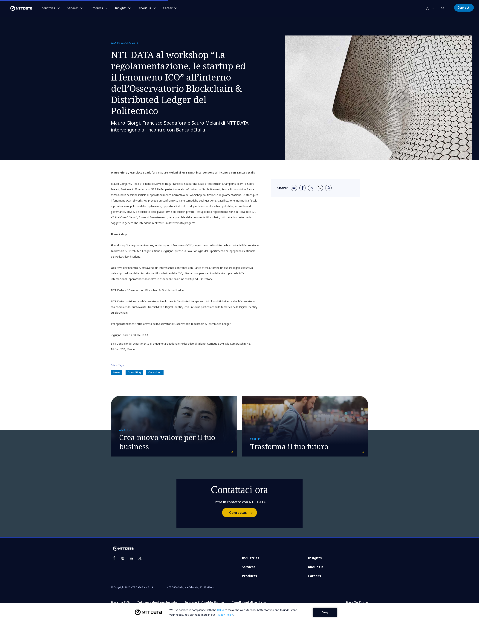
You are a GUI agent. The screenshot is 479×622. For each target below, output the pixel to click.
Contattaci (238, 512)
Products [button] (97, 8)
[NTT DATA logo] (17, 8)
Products (249, 576)
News (116, 372)
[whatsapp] (328, 188)
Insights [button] (120, 8)
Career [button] (168, 8)
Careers (314, 576)
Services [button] (73, 8)
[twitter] (320, 188)
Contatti (463, 7)
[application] (239, 612)
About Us (316, 567)
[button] (443, 7)
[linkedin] (311, 188)
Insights (315, 558)
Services (249, 567)
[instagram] (123, 558)
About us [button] (144, 8)
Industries (250, 558)
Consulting (134, 372)
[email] (294, 188)
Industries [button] (47, 8)
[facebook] (302, 188)
